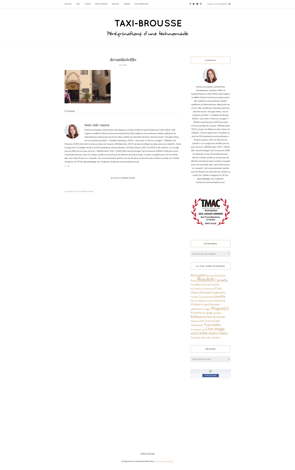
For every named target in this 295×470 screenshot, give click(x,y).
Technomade (212, 321)
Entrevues (209, 288)
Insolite (220, 296)
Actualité (198, 275)
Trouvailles (212, 325)
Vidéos (127, 4)
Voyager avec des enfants (205, 337)
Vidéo (223, 333)
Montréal (219, 300)
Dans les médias (210, 284)
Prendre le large (202, 313)
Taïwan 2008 (197, 321)
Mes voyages (101, 4)
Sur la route (216, 317)
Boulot (115, 4)
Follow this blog (210, 375)
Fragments (218, 292)
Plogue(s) (220, 308)
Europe (205, 292)
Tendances (197, 325)
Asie (194, 280)
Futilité (194, 296)
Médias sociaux (206, 300)
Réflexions (198, 317)
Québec (217, 312)
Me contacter (141, 4)
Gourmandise (206, 296)
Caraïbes (196, 284)
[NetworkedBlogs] (210, 371)
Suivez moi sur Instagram (163, 461)
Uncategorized (198, 329)
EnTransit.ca (197, 288)
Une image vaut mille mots (208, 331)
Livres (87, 4)
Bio (78, 4)
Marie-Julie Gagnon (97, 125)
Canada (220, 280)
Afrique (210, 275)
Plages (206, 309)
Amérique (220, 275)
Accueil (68, 4)
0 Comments (70, 111)
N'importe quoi (200, 304)
